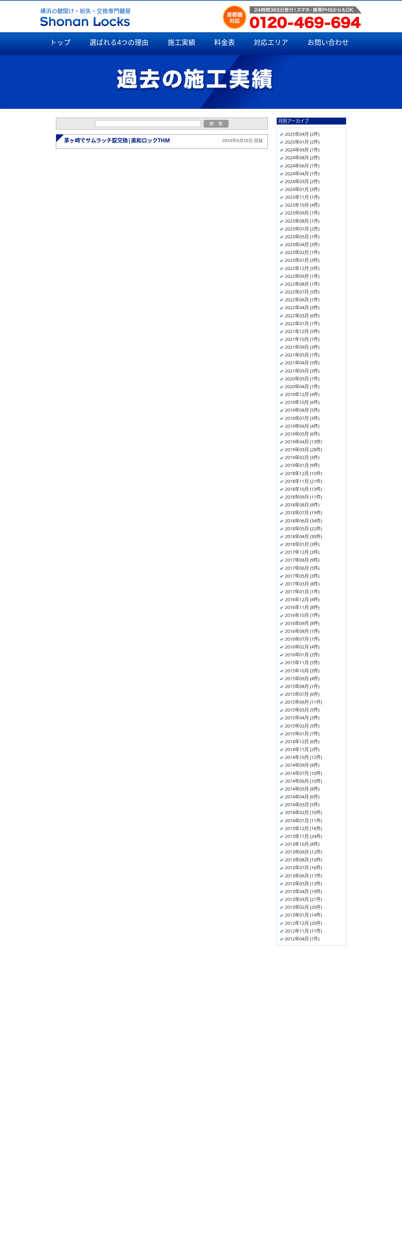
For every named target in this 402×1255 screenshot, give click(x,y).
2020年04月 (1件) (302, 386)
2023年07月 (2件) (302, 229)
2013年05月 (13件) (303, 884)
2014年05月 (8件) (302, 789)
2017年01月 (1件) (302, 592)
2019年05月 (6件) (302, 434)
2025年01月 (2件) (302, 142)
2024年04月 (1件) (302, 174)
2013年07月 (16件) (303, 868)
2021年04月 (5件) (302, 363)
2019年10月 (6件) (302, 402)
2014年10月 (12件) (303, 757)
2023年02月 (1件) (302, 252)
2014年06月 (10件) (303, 781)
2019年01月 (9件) (302, 465)
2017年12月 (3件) (302, 552)
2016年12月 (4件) (302, 599)
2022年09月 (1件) (302, 276)
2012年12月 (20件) (303, 923)
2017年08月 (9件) (302, 560)
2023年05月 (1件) (302, 237)
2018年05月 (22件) (303, 529)
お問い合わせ (328, 42)
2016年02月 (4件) (302, 647)
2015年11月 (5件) (302, 662)
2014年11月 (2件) (302, 749)
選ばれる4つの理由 (119, 42)
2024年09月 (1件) (302, 150)
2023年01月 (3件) (302, 260)
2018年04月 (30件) (303, 536)
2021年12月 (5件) (302, 331)
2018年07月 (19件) (303, 513)
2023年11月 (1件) (302, 197)
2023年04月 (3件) (302, 244)
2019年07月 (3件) (302, 418)
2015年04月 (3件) (302, 718)
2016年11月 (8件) (302, 607)
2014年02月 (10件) (303, 812)
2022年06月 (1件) (302, 300)
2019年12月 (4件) (302, 394)
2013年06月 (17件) (303, 876)
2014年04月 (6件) (302, 797)
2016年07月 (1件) (302, 639)
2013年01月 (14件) (303, 915)
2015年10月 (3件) (302, 671)
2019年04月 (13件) (303, 442)
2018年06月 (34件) (303, 521)
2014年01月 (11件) (303, 820)
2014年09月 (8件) (302, 765)
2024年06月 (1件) (302, 166)
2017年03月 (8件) (302, 584)
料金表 (224, 42)
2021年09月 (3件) (302, 347)
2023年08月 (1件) (302, 221)
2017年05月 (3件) (302, 576)
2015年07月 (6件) (302, 694)
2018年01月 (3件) (302, 544)
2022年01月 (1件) (302, 323)
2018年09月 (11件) (303, 497)
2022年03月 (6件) (302, 316)
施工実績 (181, 42)
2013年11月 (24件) (303, 836)
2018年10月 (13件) (303, 489)
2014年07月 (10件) (303, 773)
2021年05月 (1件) (302, 355)
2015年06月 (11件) (303, 702)
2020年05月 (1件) (302, 379)
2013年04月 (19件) (303, 891)
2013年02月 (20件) (303, 907)
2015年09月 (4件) (302, 678)
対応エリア (271, 42)
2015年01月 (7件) (302, 734)
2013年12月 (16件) (303, 828)
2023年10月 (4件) (302, 205)
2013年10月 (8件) (302, 844)
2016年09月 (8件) (302, 623)
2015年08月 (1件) (302, 686)
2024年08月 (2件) (302, 158)
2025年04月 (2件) (302, 134)
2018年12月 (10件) (303, 473)
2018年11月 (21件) (303, 481)
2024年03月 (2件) (302, 181)
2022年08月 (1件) (302, 284)
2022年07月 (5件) (302, 292)
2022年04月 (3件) (302, 307)
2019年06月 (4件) (302, 426)
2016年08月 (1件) (302, 631)
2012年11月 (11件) (303, 931)
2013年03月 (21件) (303, 899)
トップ (60, 42)
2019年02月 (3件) (302, 457)
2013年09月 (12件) (303, 852)
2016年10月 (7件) (302, 615)
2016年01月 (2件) (302, 655)
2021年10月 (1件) (302, 339)
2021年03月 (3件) (302, 371)
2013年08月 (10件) (303, 860)
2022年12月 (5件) (302, 268)
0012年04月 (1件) (302, 939)
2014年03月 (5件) (302, 805)
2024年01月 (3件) (302, 189)
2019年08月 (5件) (302, 410)
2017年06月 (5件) (302, 568)
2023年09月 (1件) (302, 213)
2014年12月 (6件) (302, 741)
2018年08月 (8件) (302, 505)
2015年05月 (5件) (302, 710)
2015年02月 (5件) (302, 726)
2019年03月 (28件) (303, 450)
